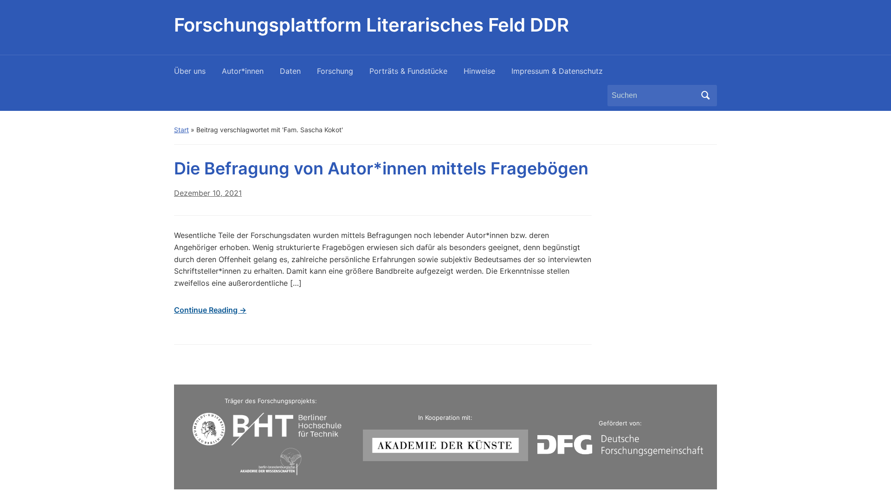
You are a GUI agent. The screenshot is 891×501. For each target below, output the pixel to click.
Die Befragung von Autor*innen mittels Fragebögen (381, 168)
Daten (290, 71)
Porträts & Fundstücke (408, 71)
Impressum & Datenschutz (557, 71)
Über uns (190, 71)
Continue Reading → (210, 310)
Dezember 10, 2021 (208, 193)
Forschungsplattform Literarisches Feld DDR (371, 24)
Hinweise (479, 71)
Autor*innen (243, 71)
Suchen (705, 95)
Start (181, 130)
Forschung (335, 71)
